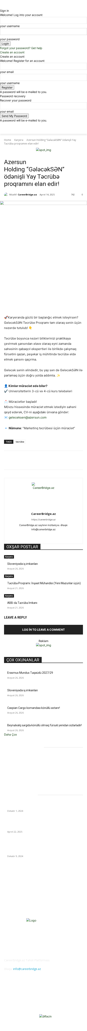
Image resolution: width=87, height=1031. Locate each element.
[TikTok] (50, 535)
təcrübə (20, 441)
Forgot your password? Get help (21, 48)
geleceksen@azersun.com (28, 417)
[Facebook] (21, 461)
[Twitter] (30, 461)
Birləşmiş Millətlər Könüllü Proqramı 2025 (33, 806)
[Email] (58, 461)
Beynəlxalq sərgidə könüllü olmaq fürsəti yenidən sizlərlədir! (44, 725)
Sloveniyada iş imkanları (22, 563)
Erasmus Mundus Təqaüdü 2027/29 (30, 672)
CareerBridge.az (27, 194)
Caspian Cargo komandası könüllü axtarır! (33, 707)
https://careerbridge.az (43, 519)
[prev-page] (5, 610)
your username (10, 26)
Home (7, 140)
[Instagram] (36, 535)
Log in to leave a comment (43, 629)
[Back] (1, 6)
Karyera (18, 140)
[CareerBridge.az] (6, 195)
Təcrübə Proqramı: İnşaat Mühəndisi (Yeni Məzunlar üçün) (44, 583)
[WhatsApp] (39, 461)
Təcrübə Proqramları (25, 153)
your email (7, 72)
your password (10, 39)
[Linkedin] (49, 461)
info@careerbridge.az (27, 969)
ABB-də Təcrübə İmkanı (22, 602)
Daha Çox (10, 734)
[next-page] (7, 610)
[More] (67, 461)
